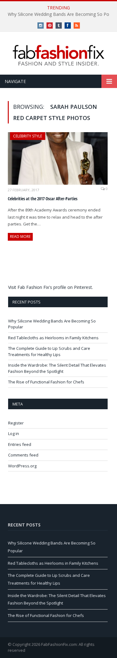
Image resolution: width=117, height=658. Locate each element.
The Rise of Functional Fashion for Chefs (46, 382)
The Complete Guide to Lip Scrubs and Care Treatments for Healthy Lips (49, 351)
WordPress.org (22, 466)
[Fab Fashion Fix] (58, 55)
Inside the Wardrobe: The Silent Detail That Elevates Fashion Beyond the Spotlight (57, 368)
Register (16, 423)
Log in (13, 433)
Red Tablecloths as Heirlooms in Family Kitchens (53, 338)
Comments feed (23, 455)
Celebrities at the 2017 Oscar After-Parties (42, 199)
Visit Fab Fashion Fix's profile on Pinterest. (50, 287)
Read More (20, 236)
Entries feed (19, 444)
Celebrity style (27, 136)
